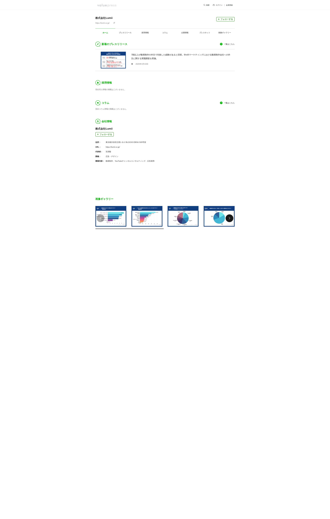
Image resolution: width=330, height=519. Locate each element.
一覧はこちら (229, 44)
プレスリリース (125, 33)
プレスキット (204, 33)
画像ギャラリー (224, 33)
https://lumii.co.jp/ (102, 23)
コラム (165, 33)
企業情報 (184, 33)
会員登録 (229, 5)
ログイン (219, 5)
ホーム (105, 33)
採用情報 (145, 33)
